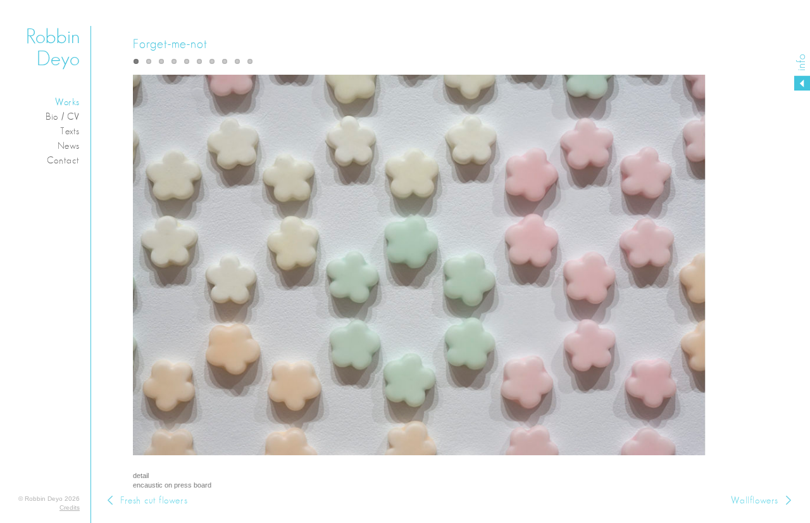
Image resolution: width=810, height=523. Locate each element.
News (69, 146)
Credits (69, 507)
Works (67, 102)
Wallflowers (754, 500)
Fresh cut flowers (153, 500)
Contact (63, 160)
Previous (258, 273)
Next (634, 273)
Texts (70, 131)
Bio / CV (63, 117)
